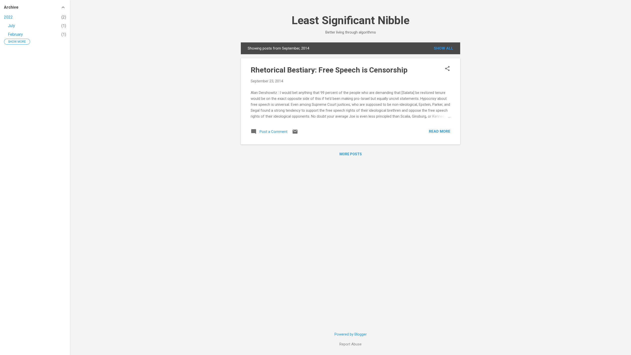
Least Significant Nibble (350, 20)
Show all (443, 48)
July (11, 25)
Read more (439, 131)
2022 (8, 17)
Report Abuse (350, 344)
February (15, 34)
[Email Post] (295, 133)
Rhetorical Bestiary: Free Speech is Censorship (329, 70)
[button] (447, 69)
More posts (350, 154)
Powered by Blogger (350, 334)
